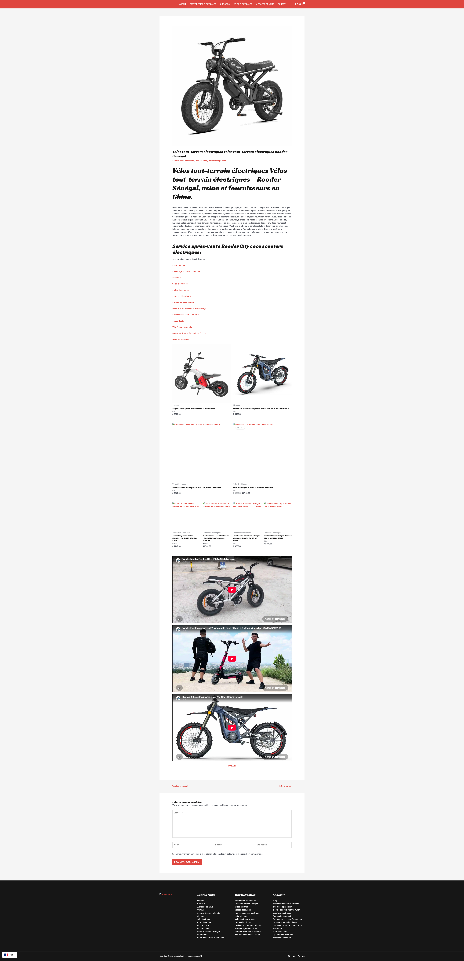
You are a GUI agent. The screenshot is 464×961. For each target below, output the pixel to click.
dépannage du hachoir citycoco (186, 271)
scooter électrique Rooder (209, 913)
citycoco (201, 916)
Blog (275, 901)
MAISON (232, 766)
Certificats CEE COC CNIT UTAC (186, 315)
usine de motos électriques (285, 922)
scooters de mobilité (282, 938)
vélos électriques (180, 284)
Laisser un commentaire (183, 161)
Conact (282, 4)
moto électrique (204, 922)
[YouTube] (303, 956)
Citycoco (225, 4)
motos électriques (180, 290)
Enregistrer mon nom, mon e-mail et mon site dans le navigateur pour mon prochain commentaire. (219, 854)
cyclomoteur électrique (283, 934)
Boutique (201, 904)
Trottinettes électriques (203, 4)
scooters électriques (181, 296)
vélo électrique (203, 919)
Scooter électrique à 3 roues (247, 934)
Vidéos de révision (243, 910)
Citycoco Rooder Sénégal (246, 904)
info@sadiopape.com (282, 907)
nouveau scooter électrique (247, 913)
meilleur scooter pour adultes (248, 925)
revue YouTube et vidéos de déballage (189, 308)
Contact (200, 910)
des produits (201, 161)
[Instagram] (298, 956)
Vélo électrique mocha (182, 327)
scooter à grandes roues (246, 928)
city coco (176, 278)
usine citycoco (178, 265)
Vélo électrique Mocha (245, 919)
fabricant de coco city (282, 916)
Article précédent (178, 786)
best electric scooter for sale (286, 904)
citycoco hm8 (203, 928)
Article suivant (287, 786)
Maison (182, 4)
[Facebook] (289, 956)
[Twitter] (294, 956)
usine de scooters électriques (210, 938)
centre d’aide (178, 321)
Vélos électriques (243, 4)
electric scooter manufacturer (286, 910)
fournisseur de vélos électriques (287, 919)
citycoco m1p (203, 925)
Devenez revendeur (181, 339)
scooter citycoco (280, 931)
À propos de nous (265, 4)
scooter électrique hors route (248, 931)
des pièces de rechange (183, 302)
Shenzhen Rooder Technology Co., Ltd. (189, 333)
